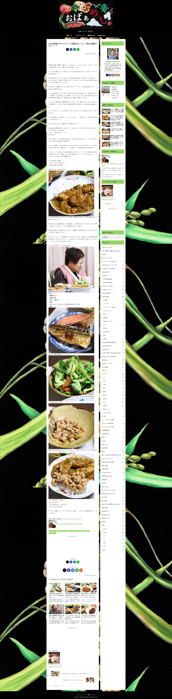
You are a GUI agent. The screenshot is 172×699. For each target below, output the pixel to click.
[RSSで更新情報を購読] (81, 570)
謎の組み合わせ (53, 533)
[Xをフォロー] (64, 570)
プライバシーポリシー (82, 694)
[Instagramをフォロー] (73, 570)
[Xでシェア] (67, 49)
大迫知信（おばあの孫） (112, 61)
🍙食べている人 (91, 694)
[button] (123, 204)
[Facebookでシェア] (71, 49)
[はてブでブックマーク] (74, 49)
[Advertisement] (73, 59)
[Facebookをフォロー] (68, 570)
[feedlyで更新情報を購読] (77, 570)
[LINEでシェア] (78, 49)
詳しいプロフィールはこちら (112, 71)
